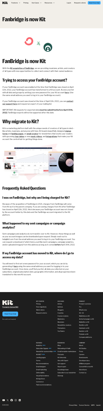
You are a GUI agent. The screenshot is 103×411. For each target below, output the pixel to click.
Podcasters (61, 328)
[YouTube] (3, 401)
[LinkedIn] (20, 401)
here (67, 92)
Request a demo (41, 313)
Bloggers (61, 310)
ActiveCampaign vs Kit (86, 319)
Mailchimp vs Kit (84, 316)
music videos (36, 136)
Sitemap (60, 376)
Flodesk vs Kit (83, 334)
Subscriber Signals (42, 348)
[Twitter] (7, 401)
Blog (59, 345)
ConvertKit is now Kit (86, 366)
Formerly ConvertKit (10, 307)
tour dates (19, 136)
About (81, 345)
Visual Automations (42, 376)
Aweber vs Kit (83, 331)
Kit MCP (39, 354)
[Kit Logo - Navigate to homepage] (5, 3)
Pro (80, 307)
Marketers (61, 319)
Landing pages (41, 357)
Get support (61, 363)
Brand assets (83, 357)
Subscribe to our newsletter (67, 373)
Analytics (39, 345)
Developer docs (84, 360)
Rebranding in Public (64, 348)
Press (81, 351)
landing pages (17, 134)
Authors (60, 307)
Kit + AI (81, 313)
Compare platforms (85, 337)
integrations (51, 136)
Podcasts (61, 354)
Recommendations (42, 363)
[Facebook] (11, 401)
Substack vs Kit (84, 328)
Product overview (85, 304)
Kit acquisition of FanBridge (22, 68)
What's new (83, 310)
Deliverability (40, 373)
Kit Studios (82, 348)
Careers (81, 354)
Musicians (61, 322)
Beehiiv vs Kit (83, 325)
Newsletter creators (64, 325)
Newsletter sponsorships (44, 351)
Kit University (62, 357)
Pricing (38, 304)
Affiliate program (84, 363)
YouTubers (61, 331)
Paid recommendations (44, 385)
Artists (60, 304)
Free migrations (41, 307)
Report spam (62, 366)
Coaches (60, 313)
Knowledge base (63, 369)
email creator (32, 134)
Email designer (41, 366)
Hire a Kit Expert (63, 360)
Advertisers (83, 369)
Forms (38, 360)
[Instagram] (15, 401)
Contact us (82, 373)
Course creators (63, 316)
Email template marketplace (67, 351)
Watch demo (40, 310)
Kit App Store (40, 379)
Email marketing (41, 369)
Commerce (40, 382)
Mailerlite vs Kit (84, 322)
